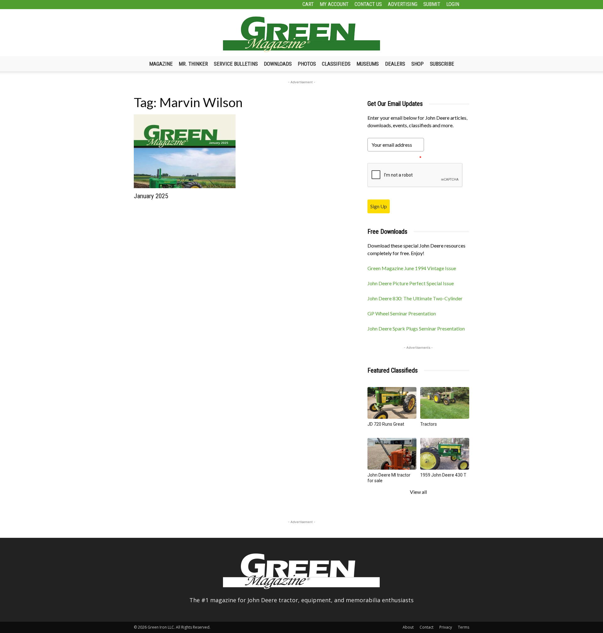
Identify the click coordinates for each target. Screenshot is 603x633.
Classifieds (336, 64)
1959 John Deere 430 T (443, 474)
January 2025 (151, 196)
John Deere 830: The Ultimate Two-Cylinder (415, 298)
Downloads (278, 64)
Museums (367, 64)
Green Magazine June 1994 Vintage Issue (411, 268)
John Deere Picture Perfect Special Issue (410, 283)
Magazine (161, 64)
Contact (426, 627)
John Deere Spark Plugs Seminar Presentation (416, 328)
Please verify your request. (394, 158)
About (408, 627)
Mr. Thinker (193, 64)
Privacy (445, 627)
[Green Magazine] (301, 34)
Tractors (428, 424)
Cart (308, 4)
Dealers (395, 64)
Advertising (402, 4)
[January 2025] (185, 151)
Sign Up (378, 206)
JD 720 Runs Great (385, 424)
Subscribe (442, 64)
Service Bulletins (236, 64)
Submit (431, 4)
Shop (417, 64)
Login (452, 4)
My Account (334, 4)
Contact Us (368, 4)
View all (418, 492)
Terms (463, 627)
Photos (307, 64)
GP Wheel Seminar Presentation (401, 313)
